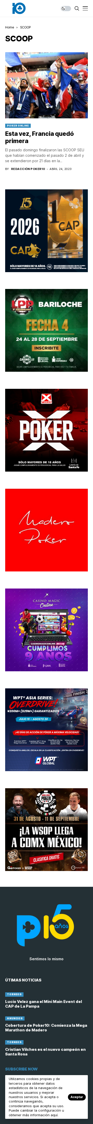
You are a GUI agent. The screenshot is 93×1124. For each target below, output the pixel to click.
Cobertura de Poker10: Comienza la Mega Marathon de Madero (46, 1027)
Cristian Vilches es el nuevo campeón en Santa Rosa (45, 1051)
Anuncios (15, 1018)
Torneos (14, 994)
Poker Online (18, 125)
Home (9, 27)
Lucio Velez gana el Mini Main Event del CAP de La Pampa (43, 1004)
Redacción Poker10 (28, 169)
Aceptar (77, 1097)
